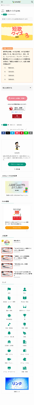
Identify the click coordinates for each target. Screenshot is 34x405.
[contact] (19, 169)
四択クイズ (12, 124)
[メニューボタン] (2, 2)
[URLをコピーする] (30, 133)
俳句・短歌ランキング (17, 112)
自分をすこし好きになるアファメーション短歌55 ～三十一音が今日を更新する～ (16, 223)
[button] (3, 133)
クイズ (5, 14)
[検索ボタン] (32, 2)
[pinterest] (17, 169)
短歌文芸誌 (19, 124)
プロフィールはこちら (17, 164)
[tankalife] (17, 2)
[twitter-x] (15, 169)
